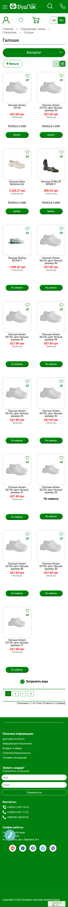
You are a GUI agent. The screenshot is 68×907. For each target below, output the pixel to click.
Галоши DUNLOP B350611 (51, 183)
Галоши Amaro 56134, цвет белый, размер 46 (51, 261)
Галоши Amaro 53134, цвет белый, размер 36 (51, 108)
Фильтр (14, 63)
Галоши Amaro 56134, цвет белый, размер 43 (17, 413)
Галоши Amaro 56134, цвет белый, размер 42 (51, 413)
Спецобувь (10, 32)
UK (54, 20)
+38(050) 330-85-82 (18, 817)
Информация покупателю (17, 743)
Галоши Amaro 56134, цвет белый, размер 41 (17, 490)
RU (61, 20)
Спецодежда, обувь (33, 29)
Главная (8, 29)
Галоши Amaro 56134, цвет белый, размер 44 (51, 337)
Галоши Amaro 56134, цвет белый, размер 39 (51, 490)
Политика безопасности (16, 753)
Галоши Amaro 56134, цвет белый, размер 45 (17, 337)
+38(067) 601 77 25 (17, 812)
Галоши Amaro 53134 (17, 106)
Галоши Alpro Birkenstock (17, 183)
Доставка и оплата (14, 738)
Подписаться (34, 792)
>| (31, 693)
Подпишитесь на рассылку (16, 771)
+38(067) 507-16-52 (18, 807)
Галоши (28, 32)
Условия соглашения (15, 757)
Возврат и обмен (12, 748)
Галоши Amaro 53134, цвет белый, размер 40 (17, 566)
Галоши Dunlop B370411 (17, 259)
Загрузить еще (37, 681)
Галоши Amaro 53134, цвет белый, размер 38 (51, 566)
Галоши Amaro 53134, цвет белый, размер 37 (17, 643)
